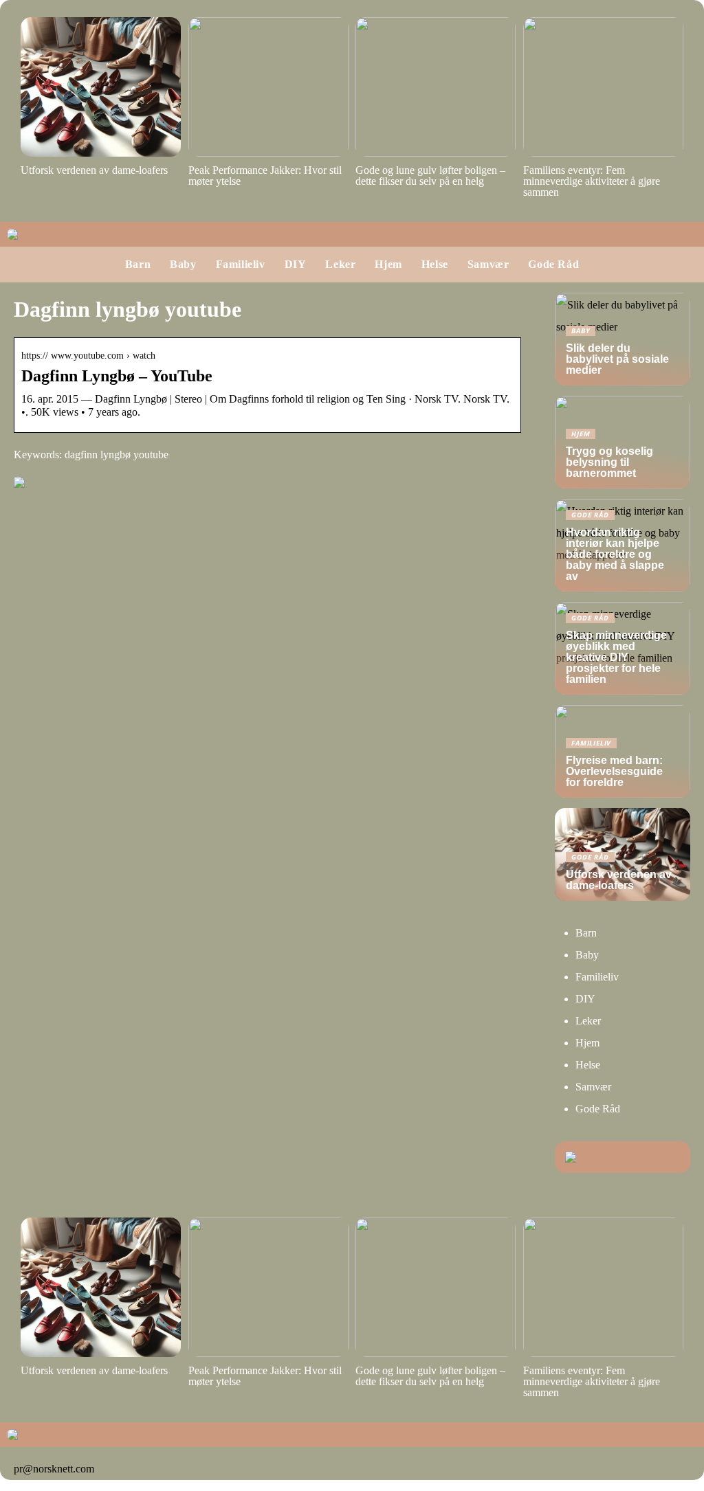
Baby (183, 264)
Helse (434, 264)
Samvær (488, 264)
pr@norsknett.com (54, 1469)
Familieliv (240, 264)
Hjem (388, 264)
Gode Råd (553, 264)
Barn (138, 264)
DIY (296, 264)
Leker (340, 264)
